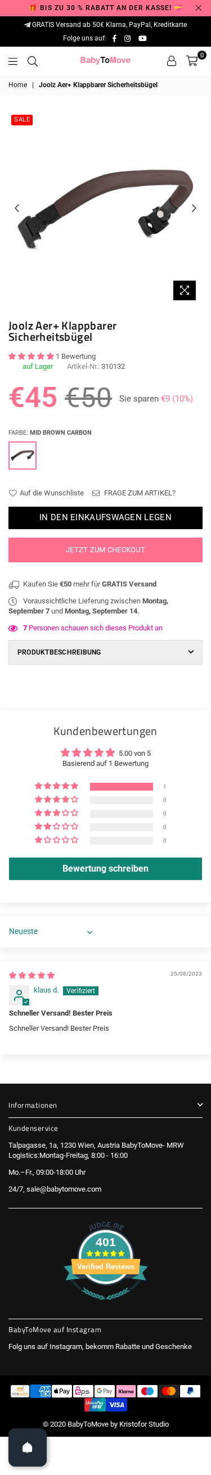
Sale (22, 119)
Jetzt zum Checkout (105, 549)
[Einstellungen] (171, 60)
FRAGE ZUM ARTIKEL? (139, 493)
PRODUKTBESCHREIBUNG (59, 652)
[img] (32, 975)
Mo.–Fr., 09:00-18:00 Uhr (47, 1172)
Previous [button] (16, 208)
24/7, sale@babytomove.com (54, 1189)
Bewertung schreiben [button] (105, 868)
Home (17, 85)
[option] (105, 209)
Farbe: (50, 432)
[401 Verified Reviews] (105, 1306)
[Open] (27, 1447)
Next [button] (194, 208)
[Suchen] (33, 60)
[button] (32, 356)
